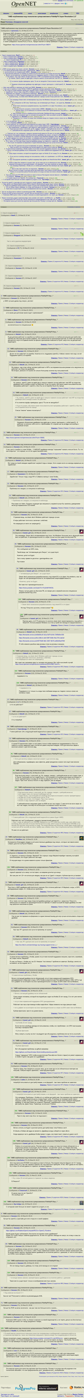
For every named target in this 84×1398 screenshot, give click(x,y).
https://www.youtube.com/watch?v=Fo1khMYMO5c (36, 588)
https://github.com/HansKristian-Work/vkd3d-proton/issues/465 (36, 1052)
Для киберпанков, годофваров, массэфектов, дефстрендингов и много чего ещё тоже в (36, 127)
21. (7, 882)
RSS (77, 13)
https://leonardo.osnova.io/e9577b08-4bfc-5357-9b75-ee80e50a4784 (41, 641)
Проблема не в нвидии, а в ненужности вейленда (21, 93)
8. (2, 1213)
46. (10, 911)
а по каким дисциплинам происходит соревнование (19, 70)
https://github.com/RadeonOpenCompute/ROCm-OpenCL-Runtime (28, 1230)
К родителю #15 (58, 491)
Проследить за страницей (10, 1396)
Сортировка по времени (74, 207)
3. (2, 296)
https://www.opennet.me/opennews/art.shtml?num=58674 (31, 45)
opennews (14, 31)
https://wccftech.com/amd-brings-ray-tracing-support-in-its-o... (36, 945)
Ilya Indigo (45, 179)
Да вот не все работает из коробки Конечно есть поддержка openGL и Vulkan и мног (32, 75)
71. (2, 1303)
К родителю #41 (58, 1059)
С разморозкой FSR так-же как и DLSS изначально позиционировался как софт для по (30, 199)
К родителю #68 (58, 832)
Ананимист (21, 61)
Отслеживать (79, 24)
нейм (65, 164)
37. (10, 970)
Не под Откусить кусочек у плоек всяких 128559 (29, 109)
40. (16, 544)
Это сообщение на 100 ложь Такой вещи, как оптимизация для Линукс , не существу (38, 103)
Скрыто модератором (8, 55)
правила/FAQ (18, 13)
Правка (66, 47)
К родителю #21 (58, 966)
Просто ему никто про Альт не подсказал (25, 169)
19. (14, 392)
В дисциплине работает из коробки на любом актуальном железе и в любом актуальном (32, 73)
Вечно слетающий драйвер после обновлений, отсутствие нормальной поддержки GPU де (35, 150)
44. (18, 568)
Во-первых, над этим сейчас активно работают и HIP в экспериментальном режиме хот (34, 76)
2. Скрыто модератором (12, 223)
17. (8, 471)
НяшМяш (62, 135)
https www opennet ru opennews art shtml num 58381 (19, 87)
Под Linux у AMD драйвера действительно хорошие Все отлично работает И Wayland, (31, 139)
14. (5, 444)
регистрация (70, 0)
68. (8, 726)
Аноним (20, 56)
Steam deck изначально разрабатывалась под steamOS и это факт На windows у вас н (40, 106)
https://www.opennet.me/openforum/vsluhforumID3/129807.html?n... (38, 664)
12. (5, 432)
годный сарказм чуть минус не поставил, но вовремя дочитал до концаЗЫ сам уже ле (33, 138)
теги (62, 3)
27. (8, 699)
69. (7, 1244)
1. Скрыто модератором (9, 213)
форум (57, 3)
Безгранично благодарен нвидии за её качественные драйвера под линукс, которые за (32, 135)
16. (12, 377)
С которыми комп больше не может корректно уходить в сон (22, 179)
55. (12, 924)
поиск (30, 13)
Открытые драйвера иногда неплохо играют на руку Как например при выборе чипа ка (31, 185)
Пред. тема (74, 1376)
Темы (69, 1376)
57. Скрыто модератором (14, 276)
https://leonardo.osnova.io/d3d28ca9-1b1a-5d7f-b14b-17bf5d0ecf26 (41, 635)
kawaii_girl (68, 99)
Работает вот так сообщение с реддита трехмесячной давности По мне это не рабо (33, 133)
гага (59, 199)
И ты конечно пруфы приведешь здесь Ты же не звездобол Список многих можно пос (37, 81)
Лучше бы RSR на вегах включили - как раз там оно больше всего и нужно (25, 193)
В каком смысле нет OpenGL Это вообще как (21, 178)
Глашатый (40, 178)
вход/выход (54, 13)
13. (10, 362)
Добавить (60, 1396)
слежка (66, 13)
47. (10, 711)
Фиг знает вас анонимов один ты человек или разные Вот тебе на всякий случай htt (36, 115)
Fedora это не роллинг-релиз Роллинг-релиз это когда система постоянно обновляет (36, 172)
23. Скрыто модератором (14, 266)
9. (6, 332)
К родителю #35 (58, 666)
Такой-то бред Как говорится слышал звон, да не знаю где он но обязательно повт (34, 162)
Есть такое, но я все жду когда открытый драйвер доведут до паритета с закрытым (32, 141)
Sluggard (20, 58)
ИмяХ (18, 55)
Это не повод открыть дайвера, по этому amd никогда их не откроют (27, 187)
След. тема (81, 1376)
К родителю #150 (57, 1197)
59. (12, 1063)
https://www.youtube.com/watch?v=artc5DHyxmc (46, 1338)
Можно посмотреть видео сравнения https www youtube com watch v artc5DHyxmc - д (28, 198)
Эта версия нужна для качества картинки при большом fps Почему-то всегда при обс (29, 201)
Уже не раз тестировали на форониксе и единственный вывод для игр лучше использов (34, 142)
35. (12, 512)
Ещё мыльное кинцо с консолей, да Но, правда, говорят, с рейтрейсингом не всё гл (36, 129)
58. (14, 936)
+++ (52, 3)
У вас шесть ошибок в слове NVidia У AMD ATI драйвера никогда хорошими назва (28, 89)
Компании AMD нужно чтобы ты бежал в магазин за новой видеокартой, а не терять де (30, 195)
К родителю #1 (58, 238)
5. (4, 308)
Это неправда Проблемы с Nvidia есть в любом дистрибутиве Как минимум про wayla (36, 165)
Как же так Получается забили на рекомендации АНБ (19, 192)
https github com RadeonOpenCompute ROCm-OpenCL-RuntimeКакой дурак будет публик (30, 184)
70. (10, 738)
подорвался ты (16, 116)
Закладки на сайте (7, 1394)
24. (10, 495)
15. (7, 458)
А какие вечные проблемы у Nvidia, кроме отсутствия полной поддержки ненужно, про (33, 149)
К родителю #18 (58, 281)
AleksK (63, 73)
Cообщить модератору (77, 47)
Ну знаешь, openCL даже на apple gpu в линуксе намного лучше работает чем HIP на (35, 78)
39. (14, 530)
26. (8, 896)
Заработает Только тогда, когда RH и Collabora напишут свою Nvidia (27, 92)
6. (6, 319)
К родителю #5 (58, 344)
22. (8, 483)
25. (16, 417)
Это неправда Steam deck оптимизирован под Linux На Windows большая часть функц (37, 99)
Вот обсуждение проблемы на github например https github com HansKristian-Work (35, 159)
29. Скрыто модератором (12, 286)
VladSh (58, 198)
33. (8, 951)
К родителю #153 (57, 1373)
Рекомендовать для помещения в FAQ (48, 1376)
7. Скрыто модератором (12, 233)
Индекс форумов (63, 1376)
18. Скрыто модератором (12, 255)
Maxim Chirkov (78, 1394)
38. (2, 1287)
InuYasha (64, 175)
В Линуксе (10, 176)
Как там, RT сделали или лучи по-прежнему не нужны (26, 146)
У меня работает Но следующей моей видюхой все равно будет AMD (28, 124)
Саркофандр (55, 124)
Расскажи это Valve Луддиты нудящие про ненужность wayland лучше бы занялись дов (34, 95)
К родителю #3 (58, 440)
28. (5, 1225)
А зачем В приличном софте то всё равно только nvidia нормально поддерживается (33, 126)
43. (14, 1017)
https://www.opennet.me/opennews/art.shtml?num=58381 (25, 437)
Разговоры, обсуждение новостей (17, 22)
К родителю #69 (58, 1283)
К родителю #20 (58, 878)
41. (12, 988)
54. (14, 1040)
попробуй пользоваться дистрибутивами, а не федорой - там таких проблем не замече (36, 164)
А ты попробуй (11, 122)
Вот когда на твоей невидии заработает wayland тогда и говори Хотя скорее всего (30, 90)
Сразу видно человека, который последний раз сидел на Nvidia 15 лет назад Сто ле (35, 153)
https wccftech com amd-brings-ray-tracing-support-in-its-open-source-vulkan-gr (33, 147)
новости (47, 3)
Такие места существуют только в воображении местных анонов (26, 188)
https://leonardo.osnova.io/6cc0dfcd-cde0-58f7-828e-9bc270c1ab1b (41, 638)
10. (8, 348)
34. (8, 850)
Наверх (66, 218)
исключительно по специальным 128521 (17, 72)
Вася (38, 70)
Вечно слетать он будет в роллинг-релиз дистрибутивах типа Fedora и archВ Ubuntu (35, 170)
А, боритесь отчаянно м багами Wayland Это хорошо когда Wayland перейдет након (32, 136)
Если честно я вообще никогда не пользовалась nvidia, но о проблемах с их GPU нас (36, 156)
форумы (6, 13)
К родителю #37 (58, 1073)
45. (18, 629)
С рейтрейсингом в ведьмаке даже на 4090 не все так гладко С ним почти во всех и (38, 130)
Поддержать (69, 1396)
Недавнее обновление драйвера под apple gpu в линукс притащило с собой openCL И (38, 84)
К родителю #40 (58, 646)
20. (7, 837)
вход (64, 0)
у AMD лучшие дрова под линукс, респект (15, 69)
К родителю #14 (58, 846)
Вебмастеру (79, 1396)
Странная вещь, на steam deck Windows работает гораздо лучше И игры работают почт (36, 96)
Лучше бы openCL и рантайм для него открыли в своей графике (22, 182)
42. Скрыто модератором (15, 245)
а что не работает (11, 121)
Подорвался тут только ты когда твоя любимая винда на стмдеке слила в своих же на (40, 118)
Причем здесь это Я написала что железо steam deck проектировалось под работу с (42, 110)
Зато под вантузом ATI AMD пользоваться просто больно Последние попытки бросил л (33, 175)
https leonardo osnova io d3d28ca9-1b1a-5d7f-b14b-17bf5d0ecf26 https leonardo (36, 113)
